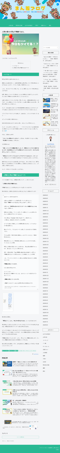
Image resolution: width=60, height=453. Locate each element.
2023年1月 (45, 309)
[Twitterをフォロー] (47, 184)
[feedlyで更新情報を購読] (54, 184)
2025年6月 (45, 223)
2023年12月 (46, 275)
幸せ (25, 350)
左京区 (44, 362)
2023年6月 (45, 294)
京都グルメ (45, 349)
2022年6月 (45, 325)
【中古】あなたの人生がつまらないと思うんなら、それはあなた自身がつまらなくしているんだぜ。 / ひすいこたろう (10, 298)
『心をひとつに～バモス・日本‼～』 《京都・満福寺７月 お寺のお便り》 (50, 65)
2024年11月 (46, 241)
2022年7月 (45, 321)
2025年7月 (45, 220)
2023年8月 (45, 288)
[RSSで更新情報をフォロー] (55, 184)
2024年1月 (45, 272)
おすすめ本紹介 (5, 350)
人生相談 (45, 352)
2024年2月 (45, 269)
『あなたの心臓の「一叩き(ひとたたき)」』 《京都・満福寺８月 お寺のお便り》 (50, 58)
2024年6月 (45, 257)
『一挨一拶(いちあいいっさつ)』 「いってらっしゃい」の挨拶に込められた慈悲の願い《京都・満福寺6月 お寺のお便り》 (51, 73)
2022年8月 (45, 318)
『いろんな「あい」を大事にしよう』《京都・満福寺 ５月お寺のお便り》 (50, 81)
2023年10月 (46, 281)
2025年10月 (46, 213)
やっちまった (46, 346)
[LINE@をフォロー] (52, 184)
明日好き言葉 (12, 350)
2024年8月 (45, 250)
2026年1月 (45, 207)
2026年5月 (45, 201)
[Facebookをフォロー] (49, 184)
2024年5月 (45, 260)
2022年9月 (45, 315)
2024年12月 (46, 238)
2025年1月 (45, 235)
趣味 (44, 368)
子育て (44, 358)
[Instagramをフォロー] (50, 184)
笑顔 (35, 350)
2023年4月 (45, 300)
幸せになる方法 (30, 350)
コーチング (45, 340)
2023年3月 (45, 303)
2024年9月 (45, 247)
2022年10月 (46, 312)
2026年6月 (45, 198)
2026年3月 (45, 204)
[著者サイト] (45, 184)
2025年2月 (45, 232)
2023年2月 (45, 306)
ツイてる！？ (16, 65)
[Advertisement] (51, 36)
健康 (44, 355)
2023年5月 (45, 297)
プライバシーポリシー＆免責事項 (46, 447)
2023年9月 (45, 284)
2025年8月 (45, 217)
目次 (19, 63)
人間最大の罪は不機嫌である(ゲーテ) (21, 67)
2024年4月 (45, 263)
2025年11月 (46, 210)
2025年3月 (45, 229)
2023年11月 (46, 278)
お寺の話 (45, 337)
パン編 (44, 343)
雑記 (17, 350)
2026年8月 (45, 195)
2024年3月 (45, 266)
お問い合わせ (55, 447)
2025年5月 (45, 226)
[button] (58, 47)
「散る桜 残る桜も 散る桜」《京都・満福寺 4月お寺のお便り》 (50, 88)
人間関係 (21, 350)
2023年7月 (45, 291)
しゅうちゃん (50, 144)
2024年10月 (46, 244)
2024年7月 (45, 254)
